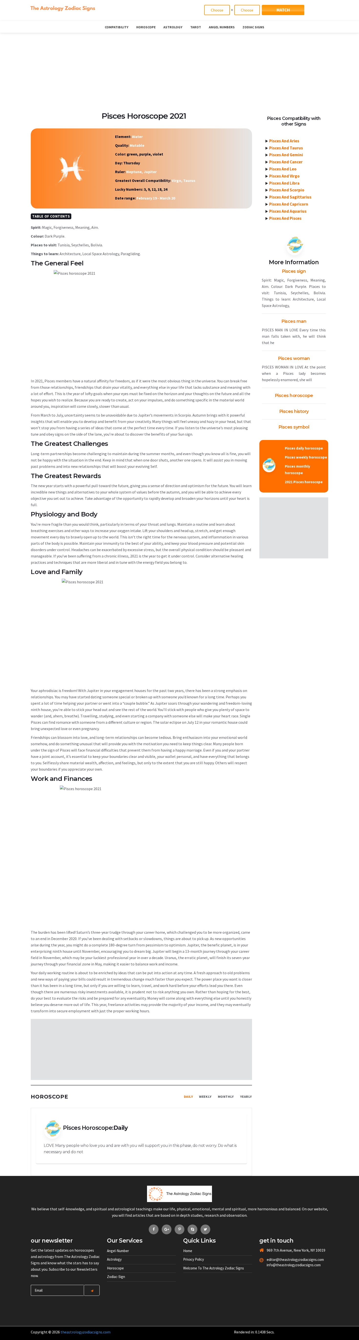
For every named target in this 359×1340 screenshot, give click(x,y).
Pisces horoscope (294, 395)
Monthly (226, 1096)
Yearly (246, 1096)
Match (283, 10)
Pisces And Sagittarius (290, 197)
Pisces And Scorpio (286, 190)
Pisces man (293, 321)
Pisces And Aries (284, 141)
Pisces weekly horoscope (306, 457)
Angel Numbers (222, 27)
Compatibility (116, 27)
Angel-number (118, 1250)
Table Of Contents (51, 216)
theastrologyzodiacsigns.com (85, 1332)
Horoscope (146, 27)
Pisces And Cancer (286, 162)
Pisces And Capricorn (288, 204)
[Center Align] (92, 1290)
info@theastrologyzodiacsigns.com (284, 1265)
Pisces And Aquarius (287, 211)
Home (187, 1250)
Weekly (205, 1096)
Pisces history (294, 411)
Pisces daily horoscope (304, 448)
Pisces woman (294, 358)
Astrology (172, 27)
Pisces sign (294, 271)
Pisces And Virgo (284, 176)
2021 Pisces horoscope (304, 482)
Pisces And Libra (284, 183)
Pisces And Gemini (286, 154)
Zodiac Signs (253, 27)
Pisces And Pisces (285, 218)
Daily (188, 1096)
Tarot (195, 27)
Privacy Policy (193, 1259)
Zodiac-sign (116, 1276)
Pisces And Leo (282, 169)
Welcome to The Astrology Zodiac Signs (213, 1268)
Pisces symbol (293, 427)
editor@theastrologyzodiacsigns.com (284, 1259)
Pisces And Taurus (286, 148)
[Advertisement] (179, 69)
